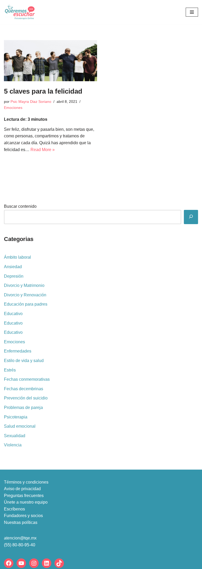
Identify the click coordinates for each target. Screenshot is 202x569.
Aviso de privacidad (22, 488)
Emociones (13, 107)
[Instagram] (34, 563)
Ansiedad (13, 266)
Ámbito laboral (17, 257)
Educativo (13, 313)
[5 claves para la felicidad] (50, 60)
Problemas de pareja (23, 407)
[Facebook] (8, 563)
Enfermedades (17, 351)
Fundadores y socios (23, 515)
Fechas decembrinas (23, 389)
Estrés (10, 370)
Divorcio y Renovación (25, 295)
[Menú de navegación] (192, 12)
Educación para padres (25, 304)
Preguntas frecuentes (24, 495)
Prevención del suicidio (26, 398)
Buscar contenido (20, 206)
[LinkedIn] (46, 563)
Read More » (43, 149)
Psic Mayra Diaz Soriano (31, 101)
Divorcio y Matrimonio (24, 285)
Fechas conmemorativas (27, 379)
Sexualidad (14, 435)
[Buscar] (191, 217)
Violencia (13, 445)
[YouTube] (21, 563)
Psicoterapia (15, 417)
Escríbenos (14, 509)
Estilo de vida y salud (24, 360)
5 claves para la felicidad (43, 91)
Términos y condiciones (26, 482)
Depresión (13, 276)
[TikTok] (59, 563)
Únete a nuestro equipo (26, 502)
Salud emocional (20, 426)
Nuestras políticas (20, 522)
